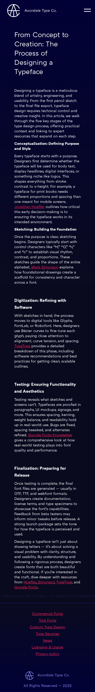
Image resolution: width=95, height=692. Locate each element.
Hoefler (30, 582)
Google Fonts (26, 587)
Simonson (45, 582)
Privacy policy (47, 654)
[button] (87, 9)
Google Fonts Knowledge (50, 435)
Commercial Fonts (47, 614)
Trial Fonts (47, 621)
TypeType (22, 346)
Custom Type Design (47, 627)
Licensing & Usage (47, 647)
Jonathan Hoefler (29, 207)
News (47, 641)
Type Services (47, 634)
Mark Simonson (44, 267)
